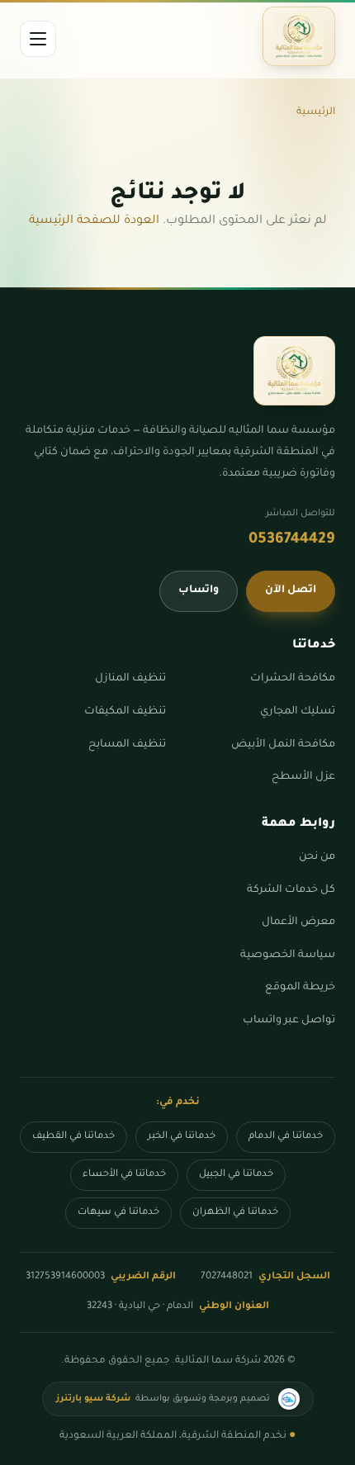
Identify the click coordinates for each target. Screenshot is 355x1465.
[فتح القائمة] (38, 39)
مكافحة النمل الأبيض (283, 745)
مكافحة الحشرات (292, 679)
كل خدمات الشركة (291, 890)
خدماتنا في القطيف (73, 1136)
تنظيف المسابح (127, 745)
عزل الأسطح (303, 777)
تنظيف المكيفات (125, 712)
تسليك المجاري (297, 712)
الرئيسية (315, 112)
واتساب (198, 590)
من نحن (317, 857)
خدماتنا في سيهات (118, 1212)
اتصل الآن (290, 590)
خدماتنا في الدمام (285, 1136)
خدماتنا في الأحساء (124, 1174)
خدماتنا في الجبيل (236, 1174)
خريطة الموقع (300, 987)
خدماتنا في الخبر (181, 1136)
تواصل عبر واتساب (289, 1020)
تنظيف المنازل (130, 679)
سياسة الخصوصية (287, 955)
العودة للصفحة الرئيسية (94, 221)
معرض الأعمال (298, 922)
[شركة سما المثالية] (299, 36)
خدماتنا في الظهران (235, 1212)
